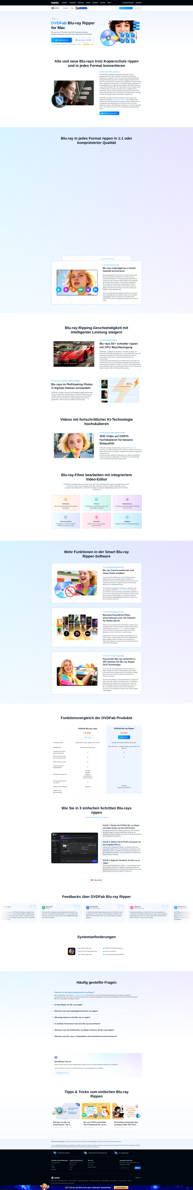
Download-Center (55, 1162)
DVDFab (64, 2)
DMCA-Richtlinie (73, 1180)
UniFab (88, 2)
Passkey (102, 2)
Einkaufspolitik (105, 1180)
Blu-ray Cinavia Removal (123, 590)
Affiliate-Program (92, 1167)
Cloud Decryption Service (119, 99)
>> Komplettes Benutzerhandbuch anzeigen (96, 817)
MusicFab (81, 2)
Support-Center (73, 1162)
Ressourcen (72, 1165)
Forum (71, 1167)
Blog (71, 1169)
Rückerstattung (113, 1180)
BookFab (95, 2)
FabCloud (53, 1169)
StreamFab (72, 2)
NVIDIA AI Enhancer (131, 448)
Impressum (54, 1180)
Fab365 (53, 1167)
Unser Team (90, 1165)
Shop (52, 1165)
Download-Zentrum (128, 2)
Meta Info (121, 628)
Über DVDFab (91, 1162)
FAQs (72, 8)
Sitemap (130, 1180)
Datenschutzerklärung (95, 1180)
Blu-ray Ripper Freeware (78, 995)
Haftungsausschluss (63, 1180)
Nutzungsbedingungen (83, 1180)
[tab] (54, 19)
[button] (126, 8)
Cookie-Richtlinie (122, 1180)
